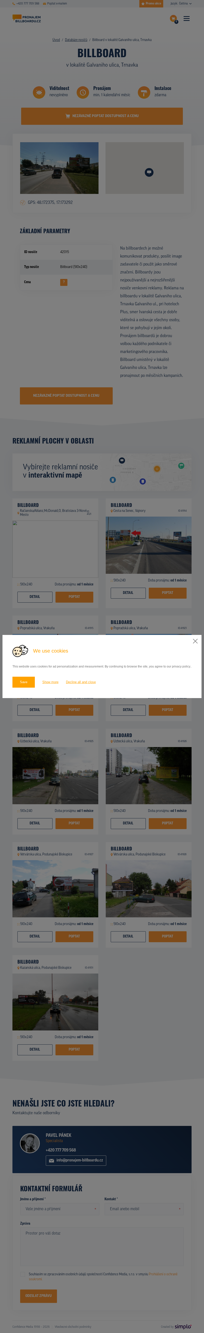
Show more (50, 682)
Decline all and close (81, 682)
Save (23, 682)
